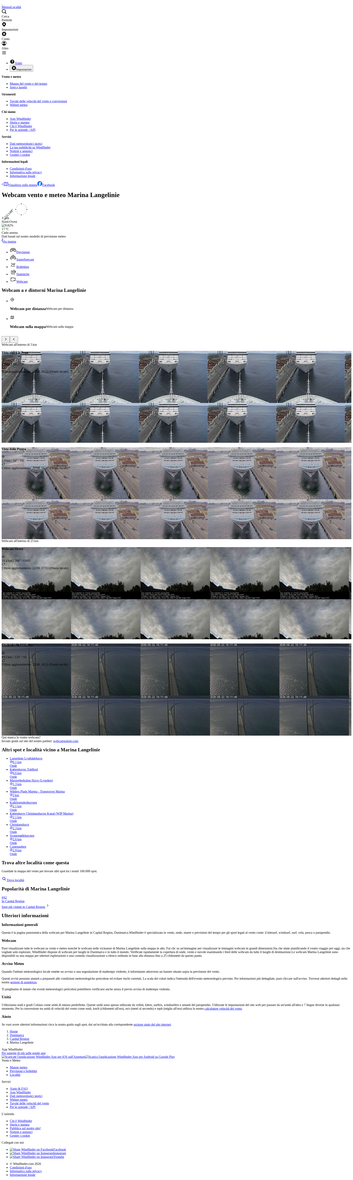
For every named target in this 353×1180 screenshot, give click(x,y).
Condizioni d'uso (21, 168)
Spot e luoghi (18, 87)
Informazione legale (22, 176)
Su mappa (9, 241)
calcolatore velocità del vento (223, 1008)
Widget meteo (19, 105)
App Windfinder (20, 118)
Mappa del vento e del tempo (28, 83)
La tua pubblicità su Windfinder (30, 147)
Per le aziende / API (22, 130)
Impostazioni (23, 69)
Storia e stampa (19, 122)
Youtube (58, 1157)
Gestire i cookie (20, 154)
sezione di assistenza (23, 982)
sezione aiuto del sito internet (152, 1024)
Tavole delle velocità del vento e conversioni (38, 101)
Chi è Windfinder (21, 126)
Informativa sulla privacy (26, 172)
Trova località (15, 880)
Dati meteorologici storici (26, 143)
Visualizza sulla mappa (22, 185)
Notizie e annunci (21, 151)
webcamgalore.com (65, 741)
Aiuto (18, 63)
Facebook (48, 185)
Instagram (59, 1153)
